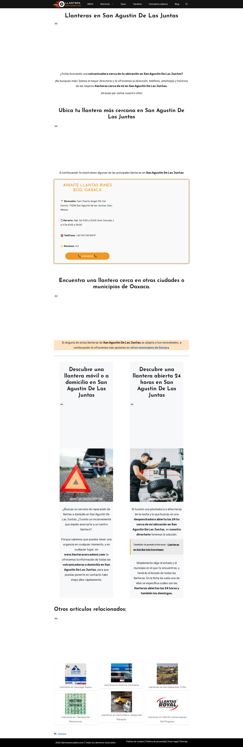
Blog (177, 4)
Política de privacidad (156, 741)
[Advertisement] (121, 46)
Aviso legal (173, 741)
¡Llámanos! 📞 (87, 256)
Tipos (123, 4)
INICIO (90, 4)
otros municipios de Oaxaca (149, 347)
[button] (186, 4)
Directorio (105, 4)
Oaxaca (62, 733)
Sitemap (184, 741)
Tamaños (137, 4)
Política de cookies (135, 741)
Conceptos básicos (158, 4)
